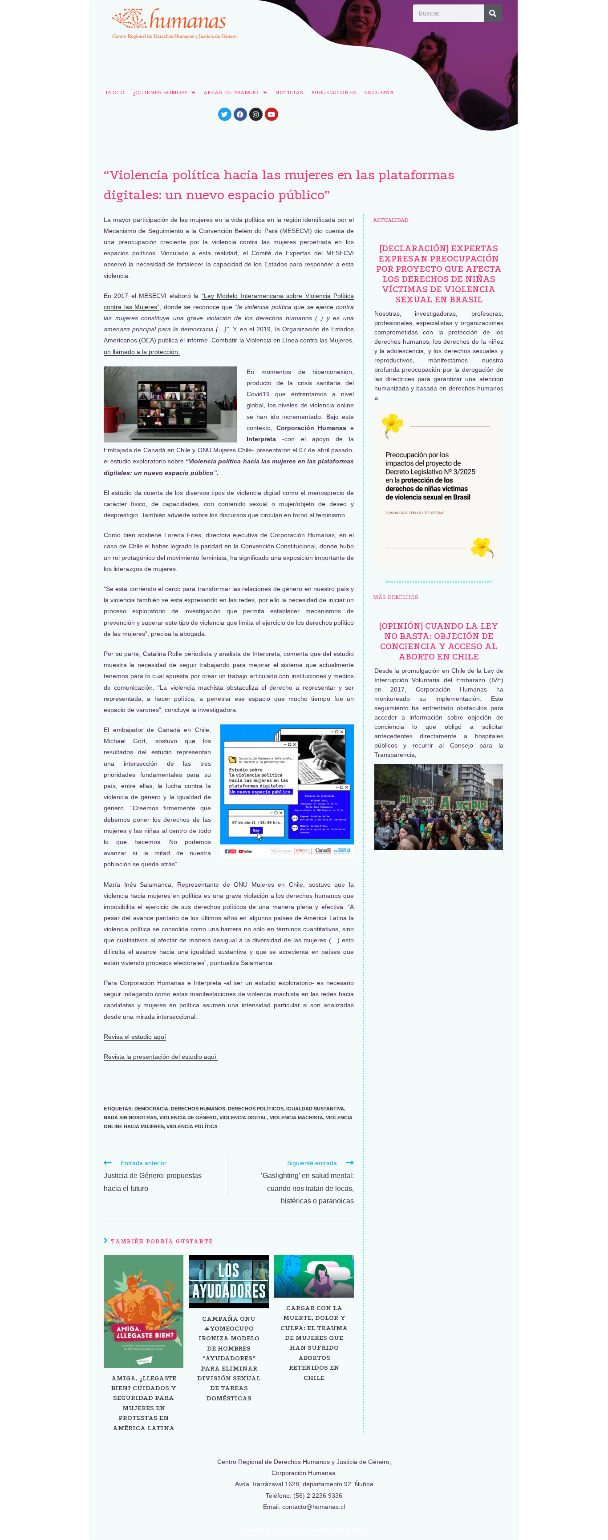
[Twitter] (224, 114)
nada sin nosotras (130, 1117)
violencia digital (243, 1117)
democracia (151, 1108)
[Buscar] (493, 13)
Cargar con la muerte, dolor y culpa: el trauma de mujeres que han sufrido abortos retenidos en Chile (314, 1343)
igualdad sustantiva (315, 1108)
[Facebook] (240, 114)
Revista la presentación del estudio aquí (161, 1056)
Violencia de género (188, 1117)
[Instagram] (256, 114)
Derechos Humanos (198, 1108)
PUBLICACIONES (333, 92)
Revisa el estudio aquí (135, 1036)
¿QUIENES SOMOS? (160, 92)
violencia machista (296, 1117)
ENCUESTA (379, 92)
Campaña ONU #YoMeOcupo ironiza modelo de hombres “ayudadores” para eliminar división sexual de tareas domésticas (228, 1358)
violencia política (192, 1126)
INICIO (115, 92)
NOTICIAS (289, 92)
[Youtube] (271, 114)
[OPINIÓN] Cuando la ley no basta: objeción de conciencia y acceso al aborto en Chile (438, 641)
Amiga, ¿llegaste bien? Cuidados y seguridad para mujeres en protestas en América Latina (143, 1403)
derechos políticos (256, 1108)
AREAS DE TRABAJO (231, 92)
